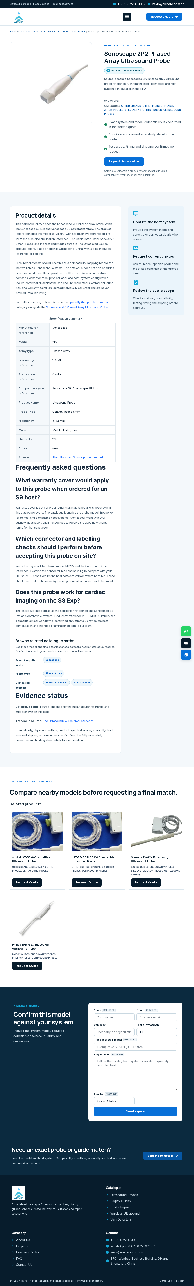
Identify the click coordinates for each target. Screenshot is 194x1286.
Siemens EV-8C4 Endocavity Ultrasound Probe (149, 859)
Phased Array (53, 673)
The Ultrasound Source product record (77, 457)
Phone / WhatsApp (147, 1024)
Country (99, 1093)
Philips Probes (21, 957)
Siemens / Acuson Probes (147, 870)
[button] (127, 17)
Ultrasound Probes (28, 31)
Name (98, 1010)
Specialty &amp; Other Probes (88, 302)
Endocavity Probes (162, 867)
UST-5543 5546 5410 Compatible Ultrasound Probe (93, 859)
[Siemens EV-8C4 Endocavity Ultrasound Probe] (156, 831)
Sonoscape (52, 659)
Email (140, 1010)
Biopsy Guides (140, 867)
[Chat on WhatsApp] (186, 631)
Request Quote (27, 882)
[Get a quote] (186, 655)
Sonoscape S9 (81, 682)
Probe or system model (108, 1039)
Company (100, 1024)
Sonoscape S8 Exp (56, 682)
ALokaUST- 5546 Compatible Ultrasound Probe (31, 859)
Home (13, 31)
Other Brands (78, 31)
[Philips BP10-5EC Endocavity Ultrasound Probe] (37, 919)
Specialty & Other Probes (55, 31)
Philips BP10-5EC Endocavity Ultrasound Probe (31, 946)
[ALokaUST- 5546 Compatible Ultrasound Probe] (37, 831)
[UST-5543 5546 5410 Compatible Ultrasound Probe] (97, 831)
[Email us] (186, 643)
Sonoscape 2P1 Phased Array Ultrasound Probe (77, 307)
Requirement (102, 1054)
